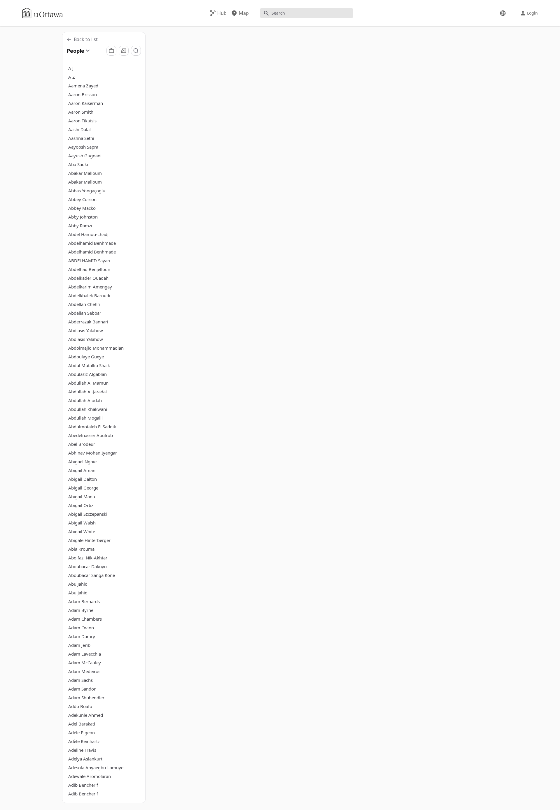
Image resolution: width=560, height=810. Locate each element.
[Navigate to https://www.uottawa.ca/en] (42, 13)
